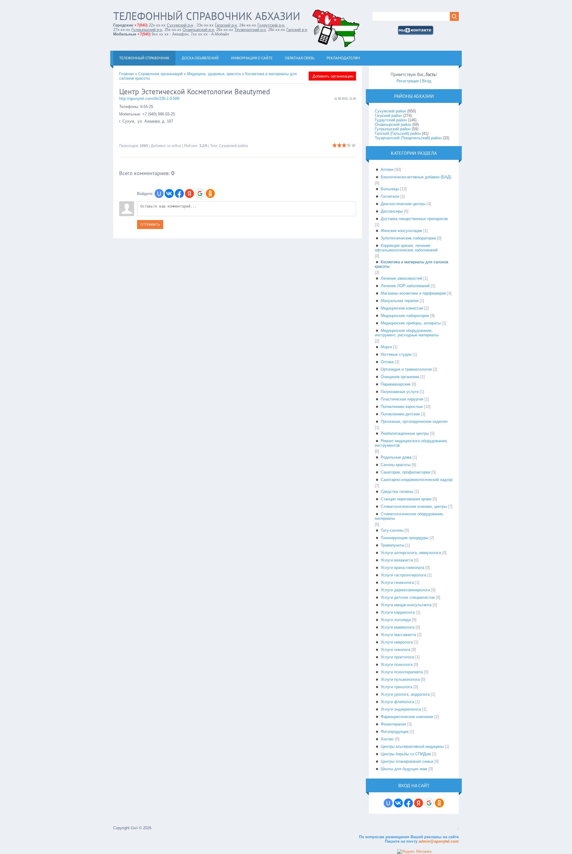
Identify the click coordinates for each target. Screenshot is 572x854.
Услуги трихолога (396, 687)
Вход (426, 81)
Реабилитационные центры (405, 433)
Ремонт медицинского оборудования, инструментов (411, 443)
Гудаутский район (391, 120)
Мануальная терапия (400, 300)
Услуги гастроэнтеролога (403, 575)
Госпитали (390, 196)
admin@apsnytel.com (438, 841)
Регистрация (408, 81)
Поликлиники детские (400, 414)
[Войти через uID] (159, 193)
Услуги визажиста (397, 560)
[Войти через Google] (200, 193)
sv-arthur (174, 146)
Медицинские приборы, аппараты (411, 323)
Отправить (150, 224)
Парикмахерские (396, 384)
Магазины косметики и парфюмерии (413, 293)
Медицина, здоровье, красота (214, 74)
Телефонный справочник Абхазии (206, 16)
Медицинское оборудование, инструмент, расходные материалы (407, 332)
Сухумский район (233, 146)
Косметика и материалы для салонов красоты (411, 264)
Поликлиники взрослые (402, 406)
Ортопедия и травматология (406, 369)
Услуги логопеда (396, 620)
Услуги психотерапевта (402, 672)
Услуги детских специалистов (408, 597)
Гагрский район (388, 115)
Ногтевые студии (396, 354)
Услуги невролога (397, 642)
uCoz (458, 829)
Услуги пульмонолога (400, 679)
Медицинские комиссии (402, 308)
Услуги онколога (395, 649)
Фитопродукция (394, 731)
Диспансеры (392, 211)
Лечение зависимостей (401, 278)
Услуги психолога (397, 664)
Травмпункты (392, 545)
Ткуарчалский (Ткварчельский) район (408, 138)
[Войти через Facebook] (179, 193)
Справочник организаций (160, 74)
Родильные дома (396, 457)
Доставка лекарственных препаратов (414, 218)
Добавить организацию (333, 76)
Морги (386, 347)
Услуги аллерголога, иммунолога (411, 552)
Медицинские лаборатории (405, 315)
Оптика (387, 362)
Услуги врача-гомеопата (402, 567)
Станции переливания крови (406, 499)
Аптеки (387, 169)
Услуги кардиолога (398, 612)
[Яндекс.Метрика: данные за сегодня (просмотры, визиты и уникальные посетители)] (414, 851)
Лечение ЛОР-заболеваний (405, 286)
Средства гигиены (397, 491)
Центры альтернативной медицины (412, 746)
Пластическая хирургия (402, 399)
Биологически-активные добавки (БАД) (416, 177)
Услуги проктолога (397, 657)
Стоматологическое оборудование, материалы (409, 516)
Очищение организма (400, 377)
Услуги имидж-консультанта (406, 605)
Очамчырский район (393, 124)
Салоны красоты (396, 464)
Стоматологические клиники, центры (414, 506)
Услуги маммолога (397, 627)
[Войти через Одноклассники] (210, 193)
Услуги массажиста (398, 634)
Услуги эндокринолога (401, 709)
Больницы (390, 189)
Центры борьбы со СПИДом (406, 754)
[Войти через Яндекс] (189, 193)
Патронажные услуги (400, 391)
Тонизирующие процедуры (404, 538)
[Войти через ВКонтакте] (169, 193)
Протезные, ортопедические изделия (414, 421)
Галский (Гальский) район (398, 133)
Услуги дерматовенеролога (405, 590)
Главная (126, 74)
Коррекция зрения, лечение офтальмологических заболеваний (406, 247)
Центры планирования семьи (407, 761)
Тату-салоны (392, 530)
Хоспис (387, 739)
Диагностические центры (403, 204)
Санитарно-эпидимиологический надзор (417, 479)
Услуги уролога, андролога (405, 694)
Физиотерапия (393, 724)
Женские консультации (401, 230)
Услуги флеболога (397, 702)
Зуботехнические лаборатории (408, 238)
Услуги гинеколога (397, 582)
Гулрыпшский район (393, 129)
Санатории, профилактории (405, 472)
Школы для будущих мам (404, 769)
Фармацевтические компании (407, 716)
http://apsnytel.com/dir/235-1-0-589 (149, 98)
